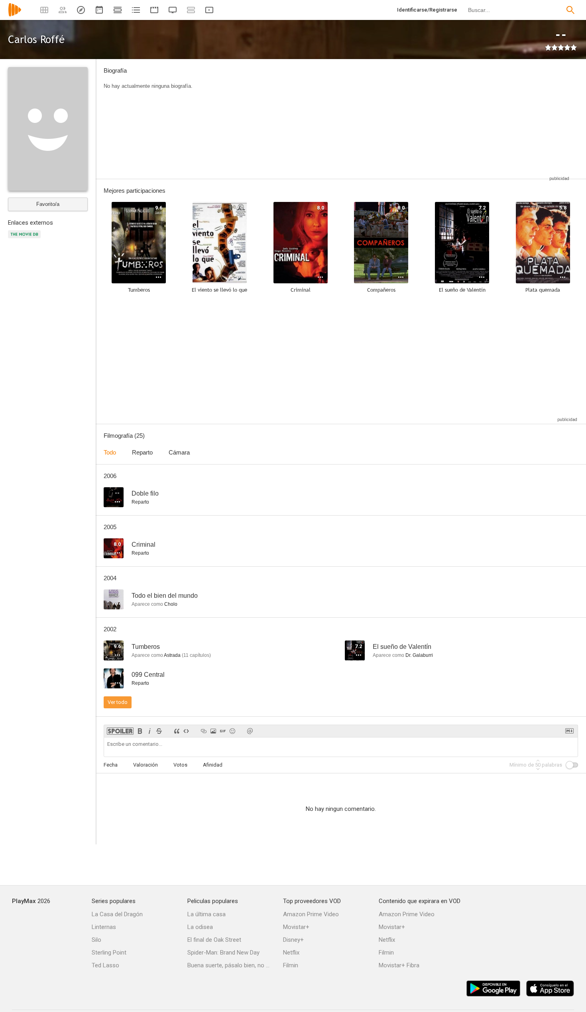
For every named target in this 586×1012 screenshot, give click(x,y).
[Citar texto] (176, 731)
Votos (180, 765)
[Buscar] (570, 10)
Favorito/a (47, 204)
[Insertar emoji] (232, 731)
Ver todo (118, 702)
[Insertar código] (186, 731)
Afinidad (212, 765)
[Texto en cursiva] (149, 731)
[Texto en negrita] (140, 731)
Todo (110, 452)
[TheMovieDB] (25, 239)
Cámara (179, 452)
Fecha (111, 765)
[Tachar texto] (159, 731)
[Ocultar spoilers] (120, 731)
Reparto (142, 452)
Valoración (145, 765)
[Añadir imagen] (213, 731)
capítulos (196, 655)
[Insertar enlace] (203, 731)
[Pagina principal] (15, 15)
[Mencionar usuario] (250, 731)
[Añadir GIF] (223, 731)
